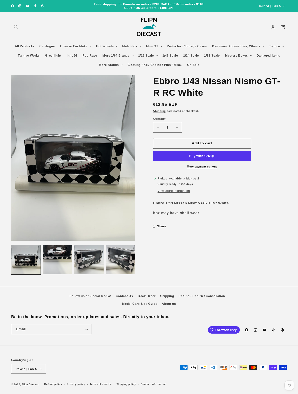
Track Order (146, 296)
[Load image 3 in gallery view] (89, 260)
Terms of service (101, 384)
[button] (16, 27)
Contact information (154, 384)
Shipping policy (126, 384)
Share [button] (161, 226)
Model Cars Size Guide (139, 303)
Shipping (159, 111)
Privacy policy (76, 384)
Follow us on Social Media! (90, 296)
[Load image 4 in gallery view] (120, 260)
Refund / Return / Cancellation (201, 296)
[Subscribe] (86, 329)
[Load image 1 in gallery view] (26, 260)
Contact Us (124, 296)
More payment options (202, 166)
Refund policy (53, 384)
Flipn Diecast (30, 384)
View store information (174, 190)
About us (169, 303)
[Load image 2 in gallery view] (57, 260)
